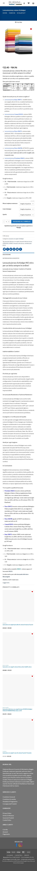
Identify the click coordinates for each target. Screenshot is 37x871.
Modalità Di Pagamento (10, 801)
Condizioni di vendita (9, 799)
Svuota (32, 201)
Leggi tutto (6, 582)
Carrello (5, 829)
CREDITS (26, 855)
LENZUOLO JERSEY (8, 243)
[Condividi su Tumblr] (20, 249)
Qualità (5, 214)
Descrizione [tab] (7, 254)
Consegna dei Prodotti (10, 804)
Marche (12, 13)
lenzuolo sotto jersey (19, 243)
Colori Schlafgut (7, 209)
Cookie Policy (7, 820)
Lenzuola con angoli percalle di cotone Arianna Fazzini (18, 624)
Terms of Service (17, 862)
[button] (4, 3)
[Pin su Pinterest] (17, 249)
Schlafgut (21, 13)
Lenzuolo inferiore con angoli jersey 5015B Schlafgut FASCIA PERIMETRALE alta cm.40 (17, 709)
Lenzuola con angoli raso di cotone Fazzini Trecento (17, 753)
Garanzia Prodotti (8, 818)
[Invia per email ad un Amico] (14, 249)
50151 (10, 571)
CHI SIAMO (10, 855)
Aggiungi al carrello (22, 221)
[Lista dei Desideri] (29, 3)
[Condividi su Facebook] (7, 249)
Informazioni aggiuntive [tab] (11, 258)
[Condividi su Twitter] (10, 249)
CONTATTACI (18, 855)
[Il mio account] (24, 3)
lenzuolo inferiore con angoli (12, 241)
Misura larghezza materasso (10, 203)
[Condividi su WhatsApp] (4, 249)
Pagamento (6, 834)
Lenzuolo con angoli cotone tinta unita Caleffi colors (17, 667)
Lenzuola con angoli (13, 238)
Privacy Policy (7, 813)
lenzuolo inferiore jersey (26, 241)
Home (5, 13)
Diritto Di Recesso (8, 815)
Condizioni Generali (9, 797)
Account (5, 832)
